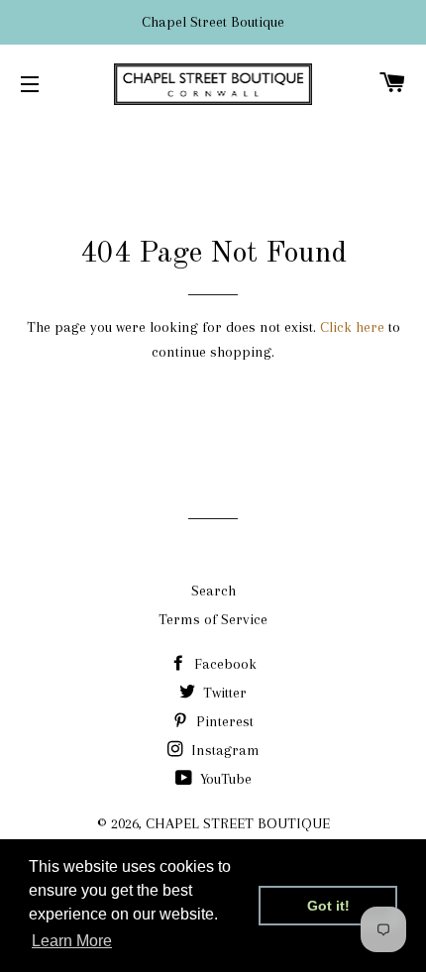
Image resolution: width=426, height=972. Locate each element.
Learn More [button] (72, 940)
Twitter (223, 693)
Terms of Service (213, 619)
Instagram (223, 750)
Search (213, 590)
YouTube (224, 779)
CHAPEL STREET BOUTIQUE (238, 823)
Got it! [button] (328, 906)
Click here (352, 327)
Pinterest (223, 721)
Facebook (223, 664)
